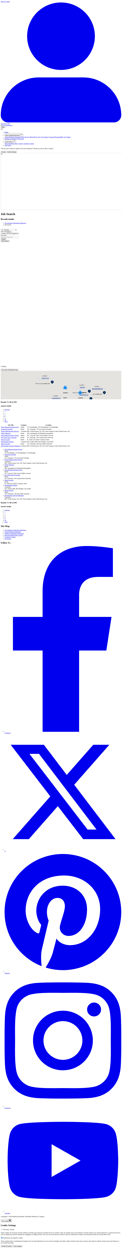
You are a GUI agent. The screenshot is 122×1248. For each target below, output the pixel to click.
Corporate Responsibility (55, 137)
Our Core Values (43, 137)
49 (5, 420)
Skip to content (5, 1)
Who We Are (25, 137)
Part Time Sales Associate (8, 437)
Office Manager (6, 433)
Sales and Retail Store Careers (14, 143)
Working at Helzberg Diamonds (14, 139)
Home (6, 132)
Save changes (18, 1246)
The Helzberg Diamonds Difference (15, 223)
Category (4, 233)
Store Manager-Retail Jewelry (10, 427)
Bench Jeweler (5, 439)
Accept (3, 152)
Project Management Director (10, 431)
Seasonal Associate (6, 429)
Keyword (3, 235)
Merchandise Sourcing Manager (10, 446)
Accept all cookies (7, 1246)
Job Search (8, 145)
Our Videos (67, 137)
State (2, 231)
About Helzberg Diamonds (13, 137)
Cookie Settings (11, 152)
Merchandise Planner (7, 442)
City (2, 230)
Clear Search (5, 241)
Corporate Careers (28, 143)
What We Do (33, 137)
